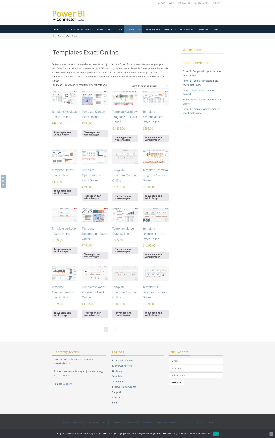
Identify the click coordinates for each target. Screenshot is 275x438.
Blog (114, 402)
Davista (161, 3)
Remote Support (202, 3)
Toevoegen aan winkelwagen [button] (62, 133)
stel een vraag (95, 371)
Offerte (116, 397)
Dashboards (118, 371)
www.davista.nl (62, 363)
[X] (3, 181)
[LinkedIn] (3, 185)
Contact (217, 3)
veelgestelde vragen (74, 371)
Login (171, 3)
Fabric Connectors (122, 365)
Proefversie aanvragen (124, 386)
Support (116, 392)
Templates (117, 376)
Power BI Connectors (123, 360)
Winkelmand (184, 3)
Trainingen (118, 381)
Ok (216, 433)
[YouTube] (3, 177)
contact (65, 375)
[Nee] (271, 434)
